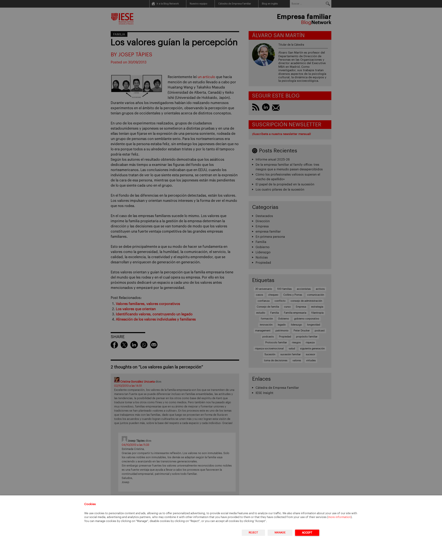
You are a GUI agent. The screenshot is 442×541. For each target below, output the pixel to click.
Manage (280, 532)
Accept (307, 532)
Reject (253, 532)
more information (339, 517)
